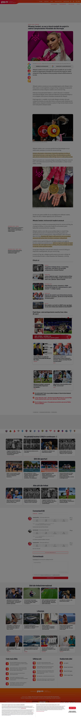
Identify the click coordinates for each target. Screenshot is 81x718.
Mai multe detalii (23, 708)
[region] (40, 710)
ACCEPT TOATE (72, 707)
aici (32, 712)
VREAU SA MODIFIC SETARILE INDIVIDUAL (72, 711)
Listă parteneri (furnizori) (40, 711)
